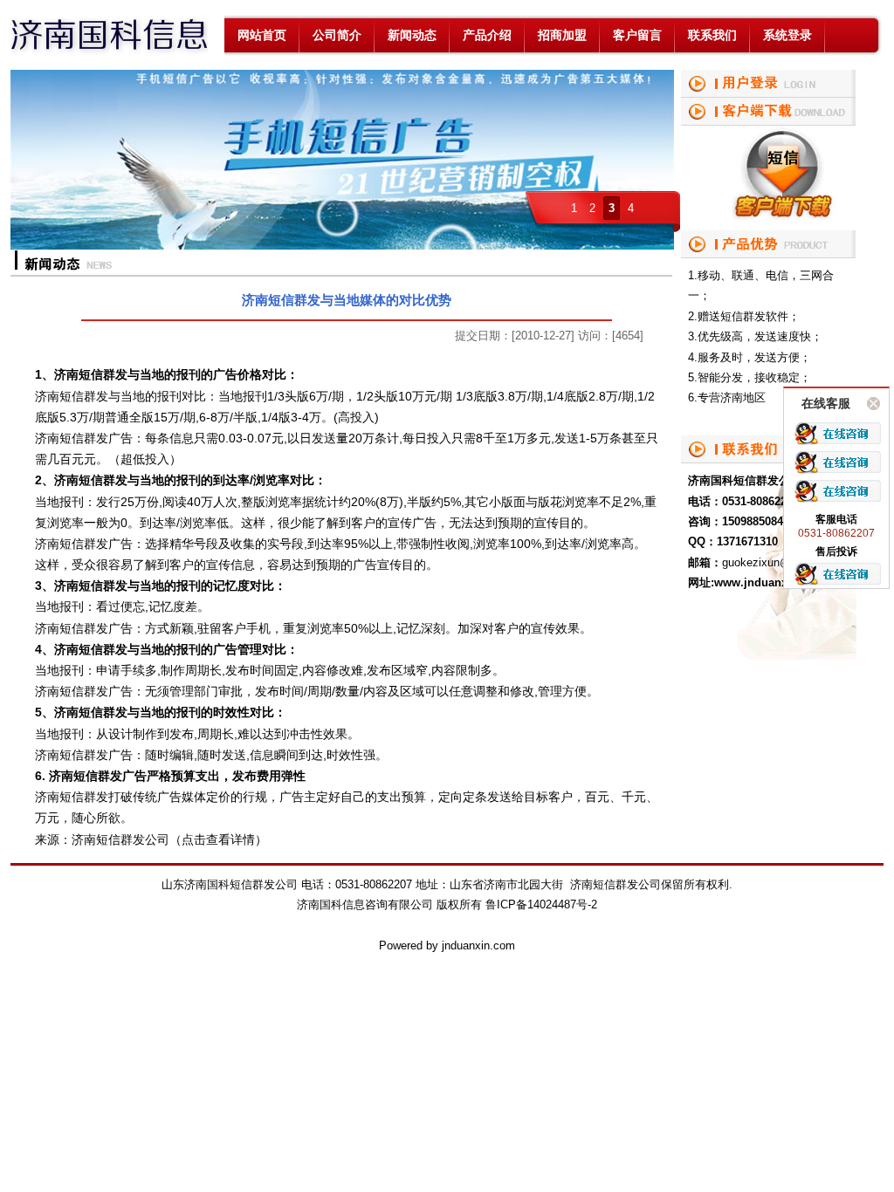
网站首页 (261, 35)
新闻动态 (412, 35)
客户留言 (637, 35)
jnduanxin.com (478, 945)
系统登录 (787, 35)
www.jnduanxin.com (769, 582)
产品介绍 (487, 35)
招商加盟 (562, 35)
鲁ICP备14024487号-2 (541, 904)
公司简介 (337, 35)
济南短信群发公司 (120, 839)
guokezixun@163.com (778, 562)
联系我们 (712, 35)
